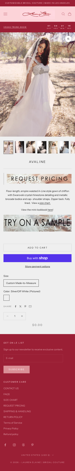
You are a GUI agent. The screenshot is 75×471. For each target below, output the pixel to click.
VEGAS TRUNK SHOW (15, 27)
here (50, 209)
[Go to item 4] (42, 147)
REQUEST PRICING (14, 405)
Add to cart (37, 247)
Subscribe (17, 369)
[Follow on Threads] (23, 445)
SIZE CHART (10, 399)
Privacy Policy (10, 428)
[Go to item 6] (64, 147)
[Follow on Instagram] (14, 445)
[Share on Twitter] (20, 306)
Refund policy (10, 434)
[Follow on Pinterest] (32, 445)
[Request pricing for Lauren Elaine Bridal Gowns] (39, 179)
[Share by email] (30, 306)
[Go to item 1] (8, 147)
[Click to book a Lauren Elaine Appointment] (37, 222)
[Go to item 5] (53, 147)
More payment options (37, 266)
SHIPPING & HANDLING (17, 411)
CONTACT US (11, 388)
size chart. (45, 203)
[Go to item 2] (19, 147)
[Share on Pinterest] (25, 306)
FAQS (6, 394)
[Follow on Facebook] (5, 445)
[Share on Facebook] (15, 306)
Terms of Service (12, 422)
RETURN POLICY (12, 417)
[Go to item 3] (31, 147)
